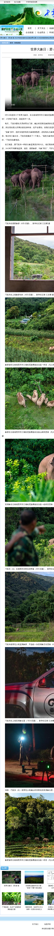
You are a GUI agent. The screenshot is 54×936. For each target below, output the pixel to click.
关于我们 (35, 924)
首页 (30, 28)
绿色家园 (17, 43)
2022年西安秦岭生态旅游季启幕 (20, 38)
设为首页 (7, 2)
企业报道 (30, 33)
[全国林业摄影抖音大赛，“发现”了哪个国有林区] (34, 877)
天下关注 (41, 28)
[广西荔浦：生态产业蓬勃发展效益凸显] (11, 898)
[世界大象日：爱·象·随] (11, 877)
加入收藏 (17, 2)
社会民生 (41, 33)
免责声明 (47, 924)
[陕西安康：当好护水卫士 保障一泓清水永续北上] (34, 898)
